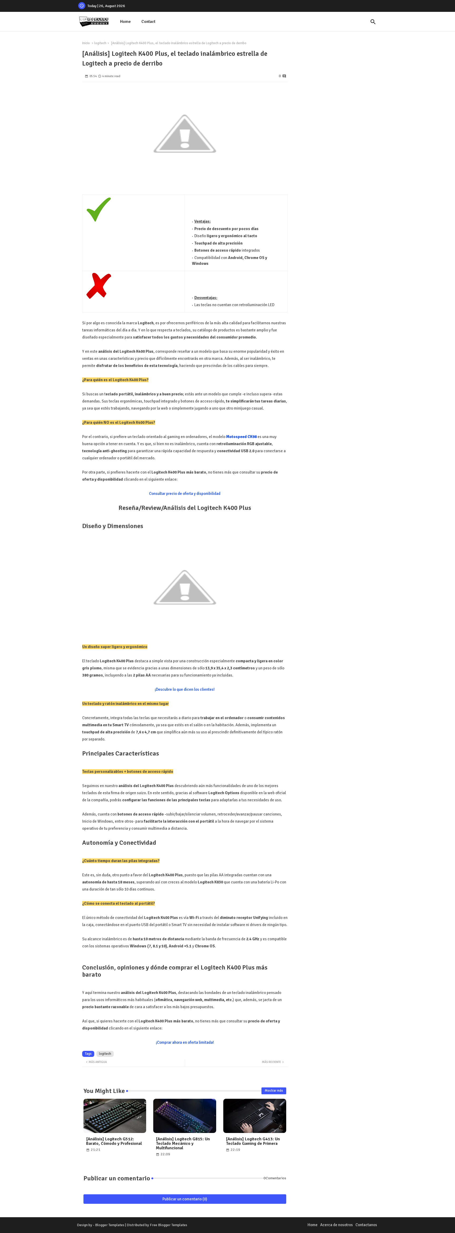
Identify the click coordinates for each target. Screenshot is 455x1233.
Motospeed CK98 (241, 436)
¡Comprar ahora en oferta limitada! (185, 1042)
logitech (100, 43)
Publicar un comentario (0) (184, 1199)
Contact (148, 21)
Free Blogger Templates (168, 1225)
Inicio (86, 43)
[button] (373, 22)
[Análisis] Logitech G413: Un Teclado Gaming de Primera (253, 1141)
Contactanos (366, 1224)
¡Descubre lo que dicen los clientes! (185, 689)
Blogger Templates (109, 1225)
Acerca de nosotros (336, 1224)
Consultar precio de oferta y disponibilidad (184, 493)
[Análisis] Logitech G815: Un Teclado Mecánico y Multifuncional (183, 1143)
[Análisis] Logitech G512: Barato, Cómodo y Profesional (114, 1141)
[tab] (125, 22)
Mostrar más (274, 1090)
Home (125, 21)
